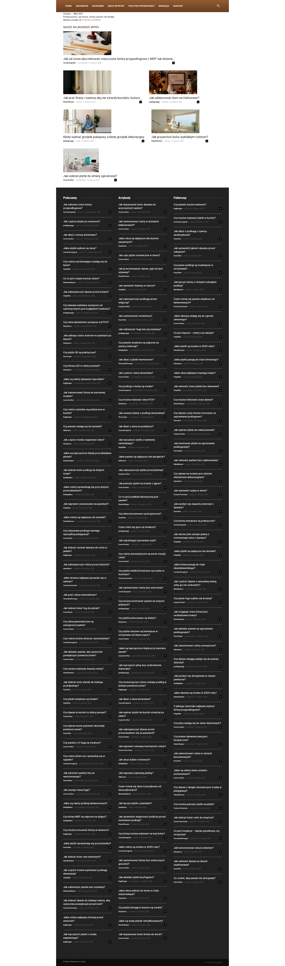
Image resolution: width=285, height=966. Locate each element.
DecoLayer (67, 356)
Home (68, 5)
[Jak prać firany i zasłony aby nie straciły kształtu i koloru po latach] (102, 82)
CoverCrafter (68, 180)
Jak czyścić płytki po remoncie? (81, 221)
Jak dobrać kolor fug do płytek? (81, 608)
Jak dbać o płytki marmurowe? (135, 359)
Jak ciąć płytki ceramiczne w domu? (139, 255)
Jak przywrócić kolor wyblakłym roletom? (179, 137)
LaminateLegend (70, 252)
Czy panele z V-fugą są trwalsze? (82, 742)
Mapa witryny (116, 5)
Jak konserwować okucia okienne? (194, 847)
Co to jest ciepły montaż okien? (81, 278)
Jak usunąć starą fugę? (76, 789)
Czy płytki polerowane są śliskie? (137, 617)
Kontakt (178, 5)
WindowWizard (69, 282)
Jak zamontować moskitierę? (135, 315)
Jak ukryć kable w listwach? (134, 759)
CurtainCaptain (69, 63)
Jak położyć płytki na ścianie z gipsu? (140, 483)
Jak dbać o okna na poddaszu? (136, 426)
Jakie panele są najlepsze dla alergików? (141, 456)
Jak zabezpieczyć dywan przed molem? (86, 291)
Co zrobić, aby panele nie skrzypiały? (195, 878)
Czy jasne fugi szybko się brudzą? (193, 598)
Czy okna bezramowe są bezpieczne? (140, 513)
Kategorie (98, 5)
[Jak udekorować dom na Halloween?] (174, 82)
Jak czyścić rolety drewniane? (135, 372)
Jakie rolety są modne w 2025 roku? (139, 846)
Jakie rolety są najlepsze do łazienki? (84, 517)
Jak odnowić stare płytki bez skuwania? (196, 386)
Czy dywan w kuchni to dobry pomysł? (84, 712)
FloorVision (67, 780)
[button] (218, 6)
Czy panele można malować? (190, 204)
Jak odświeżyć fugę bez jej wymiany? (139, 329)
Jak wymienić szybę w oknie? (190, 490)
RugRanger (67, 383)
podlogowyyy (154, 102)
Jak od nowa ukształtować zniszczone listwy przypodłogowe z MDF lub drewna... (119, 59)
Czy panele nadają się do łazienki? (82, 426)
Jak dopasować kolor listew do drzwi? (140, 934)
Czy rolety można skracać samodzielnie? (86, 638)
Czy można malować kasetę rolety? (83, 668)
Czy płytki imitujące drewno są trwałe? (140, 907)
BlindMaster (178, 289)
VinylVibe (67, 269)
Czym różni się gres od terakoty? (137, 527)
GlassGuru (67, 326)
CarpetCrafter (124, 306)
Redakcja (164, 5)
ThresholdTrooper (70, 599)
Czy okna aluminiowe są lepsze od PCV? (86, 322)
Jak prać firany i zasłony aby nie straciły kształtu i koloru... (102, 98)
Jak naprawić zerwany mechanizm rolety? (142, 746)
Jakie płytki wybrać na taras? (79, 248)
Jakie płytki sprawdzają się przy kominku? (87, 843)
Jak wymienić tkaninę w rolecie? (136, 285)
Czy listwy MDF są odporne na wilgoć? (85, 816)
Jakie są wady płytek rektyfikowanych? (140, 920)
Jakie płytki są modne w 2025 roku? (194, 346)
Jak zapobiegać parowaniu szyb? (137, 540)
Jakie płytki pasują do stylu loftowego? (196, 359)
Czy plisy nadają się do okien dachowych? (197, 723)
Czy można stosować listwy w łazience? (86, 829)
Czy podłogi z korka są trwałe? (135, 386)
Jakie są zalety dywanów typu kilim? (83, 379)
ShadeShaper (68, 460)
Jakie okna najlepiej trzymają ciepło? (195, 372)
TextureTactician (70, 585)
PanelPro (67, 689)
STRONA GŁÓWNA (91, 20)
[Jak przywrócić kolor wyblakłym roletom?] (179, 121)
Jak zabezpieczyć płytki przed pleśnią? (141, 470)
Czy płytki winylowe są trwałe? (80, 699)
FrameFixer (68, 538)
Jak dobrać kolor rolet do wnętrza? (194, 817)
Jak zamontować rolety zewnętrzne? (195, 645)
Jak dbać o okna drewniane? (134, 699)
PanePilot (67, 733)
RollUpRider (68, 477)
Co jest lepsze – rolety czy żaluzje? (194, 332)
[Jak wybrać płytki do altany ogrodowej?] (90, 160)
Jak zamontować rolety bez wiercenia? (140, 587)
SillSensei (67, 430)
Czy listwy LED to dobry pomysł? (81, 365)
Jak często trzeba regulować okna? (83, 439)
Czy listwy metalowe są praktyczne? (194, 520)
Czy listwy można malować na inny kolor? (141, 833)
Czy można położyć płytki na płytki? (194, 804)
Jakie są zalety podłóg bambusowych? (85, 803)
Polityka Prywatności (142, 5)
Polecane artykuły (214, 962)
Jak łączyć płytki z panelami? (135, 803)
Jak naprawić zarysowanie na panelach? (86, 503)
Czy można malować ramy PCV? (136, 399)
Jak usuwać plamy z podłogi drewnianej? (141, 412)
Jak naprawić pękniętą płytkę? (135, 772)
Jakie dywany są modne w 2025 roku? (195, 692)
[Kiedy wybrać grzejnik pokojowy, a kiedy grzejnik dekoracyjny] (103, 121)
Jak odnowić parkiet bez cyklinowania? (196, 460)
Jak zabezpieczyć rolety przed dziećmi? (86, 564)
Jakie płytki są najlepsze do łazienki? (195, 551)
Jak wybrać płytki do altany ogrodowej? (90, 176)
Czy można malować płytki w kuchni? (195, 217)
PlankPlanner (68, 102)
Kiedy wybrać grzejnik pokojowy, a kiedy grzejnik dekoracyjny (103, 137)
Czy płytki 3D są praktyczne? (79, 352)
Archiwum (82, 5)
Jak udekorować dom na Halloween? (174, 98)
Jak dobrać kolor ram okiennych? (82, 856)
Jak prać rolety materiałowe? (80, 594)
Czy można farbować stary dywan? (193, 399)
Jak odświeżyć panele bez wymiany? (84, 887)
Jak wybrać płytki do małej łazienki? (194, 429)
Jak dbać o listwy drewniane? (80, 234)
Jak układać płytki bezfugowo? (136, 877)
